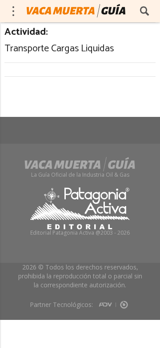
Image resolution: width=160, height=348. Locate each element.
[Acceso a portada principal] (76, 10)
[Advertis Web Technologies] (107, 301)
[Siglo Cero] (124, 301)
